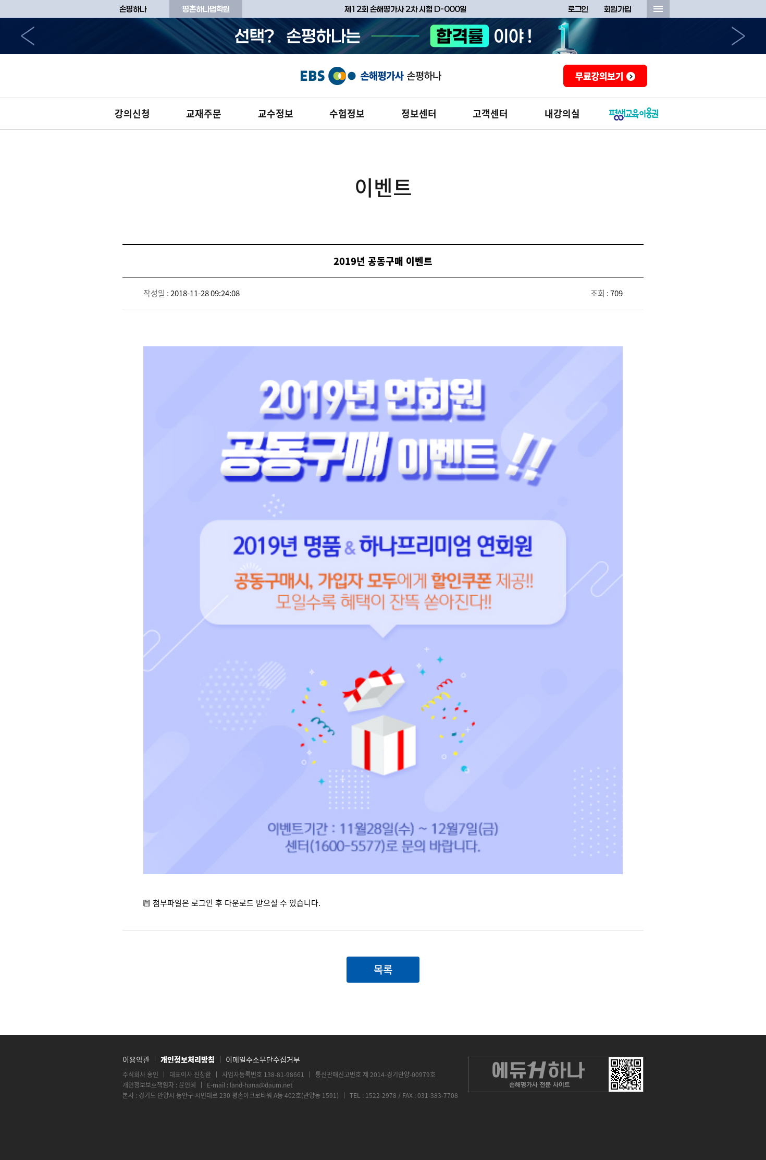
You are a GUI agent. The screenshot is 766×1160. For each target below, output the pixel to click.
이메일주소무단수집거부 (263, 1059)
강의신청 (132, 113)
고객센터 (490, 113)
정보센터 (419, 113)
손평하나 (132, 9)
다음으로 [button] (738, 36)
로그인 (578, 9)
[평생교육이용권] (634, 113)
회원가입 (617, 9)
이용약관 (136, 1059)
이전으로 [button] (27, 36)
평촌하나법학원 (206, 9)
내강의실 (562, 113)
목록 (383, 969)
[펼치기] (658, 9)
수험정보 (347, 113)
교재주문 (203, 113)
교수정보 (275, 113)
